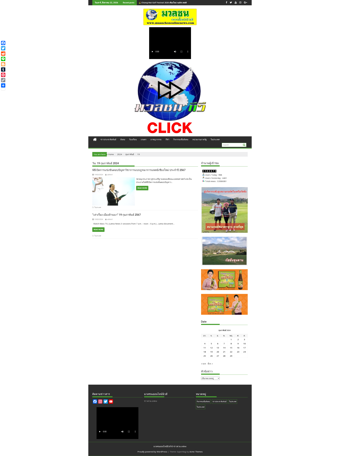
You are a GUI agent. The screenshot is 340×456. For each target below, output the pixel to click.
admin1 (110, 174)
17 (244, 347)
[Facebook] (3, 43)
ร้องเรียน (133, 139)
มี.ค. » (210, 363)
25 (204, 356)
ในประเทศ (215, 139)
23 (238, 351)
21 (224, 351)
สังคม (122, 139)
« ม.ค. (203, 363)
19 (211, 351)
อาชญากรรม (156, 139)
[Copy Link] (3, 80)
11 (204, 347)
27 (218, 356)
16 (238, 347)
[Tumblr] (3, 69)
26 (211, 356)
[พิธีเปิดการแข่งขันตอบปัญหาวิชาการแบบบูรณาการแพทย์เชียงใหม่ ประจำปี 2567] (113, 179)
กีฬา (167, 139)
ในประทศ (97, 207)
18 (204, 351)
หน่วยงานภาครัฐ (199, 139)
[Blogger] (3, 64)
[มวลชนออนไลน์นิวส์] (94, 139)
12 (211, 347)
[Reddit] (3, 53)
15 (231, 347)
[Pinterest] (3, 74)
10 (244, 343)
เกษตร (143, 139)
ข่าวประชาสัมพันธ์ (108, 139)
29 (231, 356)
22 (231, 351)
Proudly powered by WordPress (152, 451)
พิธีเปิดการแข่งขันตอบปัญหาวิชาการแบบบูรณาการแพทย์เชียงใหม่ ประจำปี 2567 (138, 170)
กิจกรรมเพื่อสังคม (180, 139)
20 (218, 351)
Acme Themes (196, 451)
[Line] (3, 59)
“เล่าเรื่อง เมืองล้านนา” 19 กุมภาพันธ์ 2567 (116, 214)
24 (244, 351)
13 (218, 347)
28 (224, 356)
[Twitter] (3, 48)
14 (224, 347)
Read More (142, 188)
